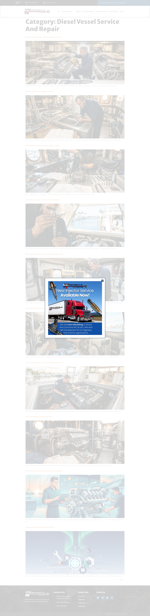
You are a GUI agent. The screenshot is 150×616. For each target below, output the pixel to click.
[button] (102, 281)
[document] (75, 308)
